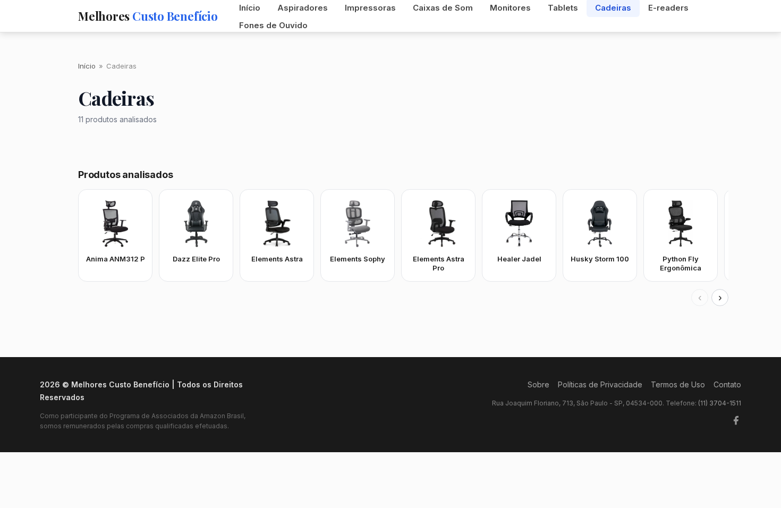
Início (87, 66)
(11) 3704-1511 (719, 403)
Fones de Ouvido (273, 25)
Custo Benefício (148, 16)
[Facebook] (736, 420)
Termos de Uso (678, 384)
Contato (727, 384)
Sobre (538, 384)
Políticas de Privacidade (600, 384)
